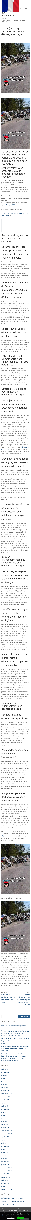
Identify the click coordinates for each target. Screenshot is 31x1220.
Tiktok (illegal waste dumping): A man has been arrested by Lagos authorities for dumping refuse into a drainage (15, 1033)
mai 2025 (4, 1115)
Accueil (4, 18)
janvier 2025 (5, 1127)
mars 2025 (4, 1121)
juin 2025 (4, 1112)
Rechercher (24, 1016)
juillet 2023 (5, 1183)
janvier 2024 (5, 1165)
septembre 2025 (6, 1103)
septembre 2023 (6, 1177)
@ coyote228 (10, 205)
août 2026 (4, 1069)
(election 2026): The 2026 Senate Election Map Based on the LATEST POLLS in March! (15, 1041)
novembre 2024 (6, 1134)
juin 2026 (4, 1075)
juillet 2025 (5, 1109)
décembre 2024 (6, 1131)
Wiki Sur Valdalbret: (7, 1204)
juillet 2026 (5, 1072)
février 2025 (5, 1124)
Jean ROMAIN (6, 38)
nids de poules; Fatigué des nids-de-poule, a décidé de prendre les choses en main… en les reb (15, 1048)
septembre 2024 (6, 1140)
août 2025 (4, 1106)
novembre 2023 (6, 1171)
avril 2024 (4, 1155)
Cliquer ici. (4, 836)
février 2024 (5, 1161)
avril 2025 (4, 1118)
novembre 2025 (6, 1097)
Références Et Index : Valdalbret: (12, 40)
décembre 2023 (6, 1168)
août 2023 (4, 1180)
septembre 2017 (6, 1189)
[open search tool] (21, 8)
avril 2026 (4, 1081)
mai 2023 (4, 1186)
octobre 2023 (5, 1174)
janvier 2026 (5, 1090)
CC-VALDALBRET (9, 14)
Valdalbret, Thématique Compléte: (12, 1201)
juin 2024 (4, 1149)
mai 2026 (4, 1078)
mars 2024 (4, 1158)
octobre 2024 (5, 1137)
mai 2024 (4, 1152)
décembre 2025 (6, 1094)
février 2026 (5, 1087)
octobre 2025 (5, 1100)
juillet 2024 (5, 1146)
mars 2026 (4, 1084)
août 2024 (4, 1143)
